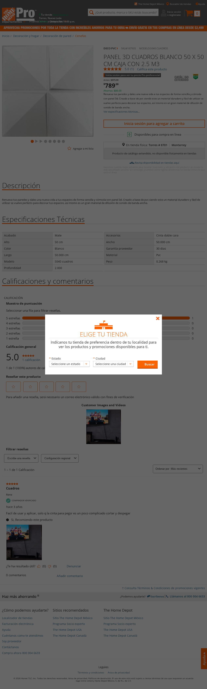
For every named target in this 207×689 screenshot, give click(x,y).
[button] (147, 365)
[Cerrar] (158, 316)
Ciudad (100, 358)
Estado (56, 358)
